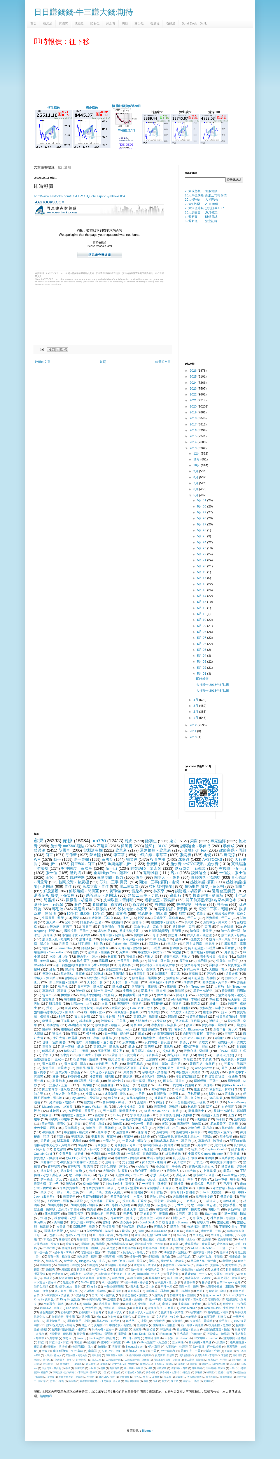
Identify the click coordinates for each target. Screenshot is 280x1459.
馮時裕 (58, 1222)
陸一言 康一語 (104, 990)
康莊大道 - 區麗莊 (65, 1038)
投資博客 (177, 1321)
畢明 (201, 1055)
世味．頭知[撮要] (54, 1042)
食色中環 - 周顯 (44, 1128)
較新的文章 (42, 362)
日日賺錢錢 (233, 1269)
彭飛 (229, 1372)
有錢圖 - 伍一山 (232, 868)
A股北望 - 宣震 (97, 978)
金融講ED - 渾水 (82, 1346)
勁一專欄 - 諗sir (94, 1012)
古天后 (102, 1175)
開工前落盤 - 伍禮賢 (201, 948)
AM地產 (131, 1342)
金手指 (223, 1321)
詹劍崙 (87, 1303)
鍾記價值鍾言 (132, 1381)
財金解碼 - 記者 (91, 922)
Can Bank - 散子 (141, 1008)
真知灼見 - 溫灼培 (205, 877)
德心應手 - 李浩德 (147, 1170)
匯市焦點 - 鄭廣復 (203, 952)
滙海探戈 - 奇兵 (91, 1008)
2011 (193, 731)
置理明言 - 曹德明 (80, 1166)
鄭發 (128, 1303)
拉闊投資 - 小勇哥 (166, 1093)
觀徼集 (101, 909)
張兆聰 (229, 1093)
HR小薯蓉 (154, 1346)
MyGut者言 (88, 1282)
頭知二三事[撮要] (114, 882)
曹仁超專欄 (183, 1291)
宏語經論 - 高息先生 (76, 1355)
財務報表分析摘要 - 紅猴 (115, 1273)
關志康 (128, 1076)
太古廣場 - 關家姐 (194, 1359)
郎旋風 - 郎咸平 (59, 1119)
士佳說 (240, 895)
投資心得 (168, 1051)
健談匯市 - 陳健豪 (144, 986)
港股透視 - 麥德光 (172, 1261)
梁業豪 (121, 850)
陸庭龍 (92, 1342)
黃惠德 (193, 973)
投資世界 (159, 1321)
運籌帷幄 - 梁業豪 (155, 850)
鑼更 (146, 1381)
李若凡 (128, 1213)
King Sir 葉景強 (70, 1299)
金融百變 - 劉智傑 (215, 1316)
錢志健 (173, 935)
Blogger (147, 1430)
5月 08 (202, 631)
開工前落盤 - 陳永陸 (56, 1089)
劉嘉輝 (235, 1153)
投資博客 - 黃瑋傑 (172, 1312)
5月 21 (202, 560)
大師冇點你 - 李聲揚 (210, 1256)
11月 (196, 459)
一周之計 (109, 1140)
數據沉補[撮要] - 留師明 (165, 930)
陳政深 (117, 1123)
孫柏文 (195, 939)
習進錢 (85, 948)
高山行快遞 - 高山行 (148, 926)
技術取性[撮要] (161, 886)
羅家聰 (229, 948)
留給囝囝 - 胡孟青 (152, 913)
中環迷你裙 (152, 1338)
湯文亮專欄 (192, 965)
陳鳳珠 (168, 1046)
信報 (141, 1231)
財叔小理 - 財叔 (59, 1342)
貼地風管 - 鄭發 (109, 1303)
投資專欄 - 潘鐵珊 (86, 1059)
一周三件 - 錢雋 (128, 960)
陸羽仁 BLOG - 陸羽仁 (86, 913)
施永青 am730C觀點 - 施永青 (194, 864)
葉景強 (185, 1145)
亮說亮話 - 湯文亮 (110, 1051)
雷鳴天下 (182, 995)
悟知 (43, 1218)
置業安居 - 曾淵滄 (67, 1072)
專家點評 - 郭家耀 (54, 990)
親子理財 (180, 1162)
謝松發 (151, 1329)
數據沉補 (71, 978)
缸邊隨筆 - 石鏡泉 (101, 918)
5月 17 (202, 578)
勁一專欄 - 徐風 (80, 1175)
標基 (243, 1136)
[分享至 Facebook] (62, 349)
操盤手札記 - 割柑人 (177, 956)
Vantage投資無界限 (92, 1119)
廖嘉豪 (241, 982)
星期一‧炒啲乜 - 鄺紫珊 (230, 1111)
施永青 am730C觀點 (67, 846)
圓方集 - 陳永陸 (90, 1089)
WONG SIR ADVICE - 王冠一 (209, 1248)
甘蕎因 (241, 1046)
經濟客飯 (57, 1273)
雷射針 (107, 1222)
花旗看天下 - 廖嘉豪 (154, 1213)
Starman (211, 1213)
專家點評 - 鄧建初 (129, 1003)
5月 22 (202, 554)
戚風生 (74, 1179)
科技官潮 (108, 1226)
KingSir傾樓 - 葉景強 (120, 1183)
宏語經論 (222, 1244)
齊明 (204, 1179)
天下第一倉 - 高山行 (126, 982)
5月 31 (202, 500)
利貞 (62, 1016)
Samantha (65, 948)
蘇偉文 (201, 913)
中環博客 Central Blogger (205, 1153)
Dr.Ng (117, 1115)
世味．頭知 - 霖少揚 (166, 1063)
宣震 (120, 978)
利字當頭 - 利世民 (90, 943)
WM (37, 859)
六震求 (116, 1008)
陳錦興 (209, 1158)
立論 (36, 1359)
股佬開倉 (119, 973)
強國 (220, 1372)
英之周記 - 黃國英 (228, 1278)
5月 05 (202, 649)
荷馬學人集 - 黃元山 (203, 1261)
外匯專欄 (196, 1368)
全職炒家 (114, 1153)
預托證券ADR (214, 208)
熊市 (145, 1376)
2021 (194, 400)
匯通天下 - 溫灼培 (136, 1209)
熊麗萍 (138, 935)
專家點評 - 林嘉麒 (164, 1025)
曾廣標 (154, 23)
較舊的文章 (163, 362)
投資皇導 (69, 1196)
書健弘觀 (223, 1222)
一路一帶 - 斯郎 (141, 1123)
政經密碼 (77, 877)
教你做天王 (49, 1364)
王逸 (231, 1115)
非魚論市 (142, 1166)
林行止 (169, 969)
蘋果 (39, 840)
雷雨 (45, 948)
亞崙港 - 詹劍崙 (133, 1299)
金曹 (92, 1140)
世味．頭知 (157, 1196)
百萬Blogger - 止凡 (228, 1282)
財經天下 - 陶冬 (63, 1359)
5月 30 (202, 506)
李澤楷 (90, 1376)
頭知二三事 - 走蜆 (143, 895)
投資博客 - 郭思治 (164, 1355)
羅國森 (214, 965)
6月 (196, 489)
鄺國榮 (65, 1269)
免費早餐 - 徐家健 (71, 1153)
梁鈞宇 (47, 1029)
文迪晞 (50, 1376)
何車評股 (107, 939)
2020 (194, 406)
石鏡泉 (170, 23)
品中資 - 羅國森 (99, 952)
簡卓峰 (167, 1376)
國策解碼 (161, 1368)
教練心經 (229, 1201)
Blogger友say (134, 1346)
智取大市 (203, 1222)
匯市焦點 (240, 1119)
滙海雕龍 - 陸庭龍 (234, 1338)
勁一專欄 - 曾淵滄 (160, 1299)
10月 (197, 465)
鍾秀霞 (88, 1102)
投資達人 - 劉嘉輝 (46, 1158)
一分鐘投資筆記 (114, 1286)
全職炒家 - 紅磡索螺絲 (143, 1153)
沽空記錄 (211, 221)
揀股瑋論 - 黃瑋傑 (189, 1303)
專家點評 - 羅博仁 (115, 1355)
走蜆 (207, 855)
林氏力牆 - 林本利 (83, 1222)
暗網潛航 (214, 1299)
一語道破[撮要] (223, 1055)
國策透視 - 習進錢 (233, 1166)
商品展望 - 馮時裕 (152, 1218)
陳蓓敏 (82, 1145)
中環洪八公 (99, 1269)
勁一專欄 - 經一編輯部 (207, 1346)
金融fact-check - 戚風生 (151, 1179)
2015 (194, 436)
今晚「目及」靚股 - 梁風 (126, 1261)
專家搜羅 (48, 1132)
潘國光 (127, 990)
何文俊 (112, 1316)
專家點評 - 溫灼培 (220, 1132)
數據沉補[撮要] (129, 930)
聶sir (131, 1046)
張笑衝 (185, 855)
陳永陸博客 (52, 1213)
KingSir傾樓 (91, 1183)
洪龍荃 (123, 1329)
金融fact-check (212, 1295)
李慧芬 (224, 1355)
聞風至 (240, 886)
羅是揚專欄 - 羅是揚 (156, 1248)
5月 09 (202, 626)
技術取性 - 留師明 (118, 900)
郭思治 (57, 909)
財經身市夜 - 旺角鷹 (160, 1308)
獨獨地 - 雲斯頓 (57, 1346)
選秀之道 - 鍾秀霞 (115, 1179)
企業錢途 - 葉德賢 (69, 1265)
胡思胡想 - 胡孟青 (81, 1273)
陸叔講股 (113, 1149)
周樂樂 (128, 1072)
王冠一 (51, 877)
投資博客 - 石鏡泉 (102, 1201)
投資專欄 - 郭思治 (234, 990)
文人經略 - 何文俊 (167, 1316)
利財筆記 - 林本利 (221, 1089)
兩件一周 (166, 1286)
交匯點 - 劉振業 (224, 1273)
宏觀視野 (66, 1312)
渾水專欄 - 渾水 (75, 1063)
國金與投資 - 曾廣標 (214, 956)
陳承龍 (220, 1119)
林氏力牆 (118, 1278)
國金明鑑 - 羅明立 (54, 1123)
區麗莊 (229, 1033)
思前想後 (128, 1042)
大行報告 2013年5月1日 (212, 684)
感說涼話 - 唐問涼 (101, 895)
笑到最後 (157, 1003)
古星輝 (123, 1235)
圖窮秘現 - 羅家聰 (157, 1291)
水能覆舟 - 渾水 (54, 1303)
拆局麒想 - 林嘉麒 (233, 1059)
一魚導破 (86, 1085)
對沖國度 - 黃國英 (77, 868)
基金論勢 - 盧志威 (234, 1128)
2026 (194, 370)
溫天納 (50, 922)
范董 (52, 1381)
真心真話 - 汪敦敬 (185, 1158)
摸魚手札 (229, 1205)
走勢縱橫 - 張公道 (110, 1381)
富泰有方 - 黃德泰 (207, 1265)
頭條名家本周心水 (201, 1166)
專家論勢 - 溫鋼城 (175, 1252)
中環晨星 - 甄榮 (53, 918)
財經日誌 (211, 217)
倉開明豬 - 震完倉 (154, 1076)
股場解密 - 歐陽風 (108, 1025)
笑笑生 (74, 1231)
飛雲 (100, 1218)
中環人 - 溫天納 (45, 978)
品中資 (64, 1055)
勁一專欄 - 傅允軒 (117, 1033)
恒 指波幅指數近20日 (126, 106)
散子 (165, 1008)
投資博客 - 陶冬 (203, 1252)
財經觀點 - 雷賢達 (101, 1333)
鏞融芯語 (48, 1051)
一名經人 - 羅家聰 (143, 969)
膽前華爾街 (226, 1376)
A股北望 (203, 995)
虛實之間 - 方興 (211, 1231)
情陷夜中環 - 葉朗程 (100, 1128)
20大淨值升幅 (194, 208)
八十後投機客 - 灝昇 (131, 1106)
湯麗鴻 (183, 1188)
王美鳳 (65, 1021)
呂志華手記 (224, 1239)
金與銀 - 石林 (146, 1303)
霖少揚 (63, 960)
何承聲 (180, 1089)
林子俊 (206, 1282)
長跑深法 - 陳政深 (163, 1364)
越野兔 (158, 1295)
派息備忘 (211, 212)
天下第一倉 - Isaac (176, 1338)
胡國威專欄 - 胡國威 (84, 1205)
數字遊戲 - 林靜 (218, 1312)
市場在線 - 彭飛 (133, 1372)
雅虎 (129, 841)
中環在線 (49, 1248)
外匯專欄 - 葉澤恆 (215, 1368)
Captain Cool (214, 1149)
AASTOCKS (212, 859)
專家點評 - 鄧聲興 (173, 909)
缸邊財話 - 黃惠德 (167, 973)
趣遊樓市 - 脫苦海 (163, 922)
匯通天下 (110, 1209)
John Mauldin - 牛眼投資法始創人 (225, 1308)
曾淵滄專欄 (93, 850)
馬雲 (196, 1381)
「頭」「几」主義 (66, 1192)
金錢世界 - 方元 (106, 1063)
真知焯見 (220, 1145)
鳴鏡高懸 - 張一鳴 (86, 1081)
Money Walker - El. (95, 1106)
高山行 (176, 895)
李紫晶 (47, 1239)
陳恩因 (67, 1338)
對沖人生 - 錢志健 (199, 935)
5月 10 (202, 619)
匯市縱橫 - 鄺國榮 (116, 1265)
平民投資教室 (69, 1188)
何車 (49, 855)
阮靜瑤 (162, 1205)
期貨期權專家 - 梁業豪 (70, 1376)
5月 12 (202, 608)
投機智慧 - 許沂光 (191, 905)
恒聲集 (65, 995)
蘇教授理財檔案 (88, 1381)
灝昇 (209, 1106)
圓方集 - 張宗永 (174, 1081)
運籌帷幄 (150, 873)
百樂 (199, 1291)
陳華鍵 (102, 1346)
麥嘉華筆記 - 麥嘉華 (197, 1244)
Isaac (80, 1338)
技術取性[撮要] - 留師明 (204, 886)
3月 (196, 705)
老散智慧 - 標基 (87, 1256)
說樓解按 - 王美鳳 (113, 1021)
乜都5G (54, 1235)
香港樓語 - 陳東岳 (199, 1226)
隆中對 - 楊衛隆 (111, 1342)
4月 (196, 700)
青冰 (155, 935)
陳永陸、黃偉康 (201, 930)
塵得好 (66, 1248)
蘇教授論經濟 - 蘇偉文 (230, 913)
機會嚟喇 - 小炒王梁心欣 (71, 1218)
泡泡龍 (100, 1244)
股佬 (78, 905)
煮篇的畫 (226, 1196)
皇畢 (178, 939)
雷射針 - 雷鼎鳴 (165, 1201)
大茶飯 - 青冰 (218, 969)
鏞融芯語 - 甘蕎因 (76, 1051)
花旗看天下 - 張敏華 (224, 1123)
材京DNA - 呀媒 (135, 1350)
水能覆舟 (191, 1316)
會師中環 (189, 1282)
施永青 (110, 23)
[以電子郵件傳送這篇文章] (49, 349)
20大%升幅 (192, 199)
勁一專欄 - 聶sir (72, 1046)
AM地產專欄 (77, 1025)
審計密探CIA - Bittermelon (186, 1029)
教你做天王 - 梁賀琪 (71, 1364)
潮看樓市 (70, 999)
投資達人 (173, 1170)
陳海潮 (179, 990)
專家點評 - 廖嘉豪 (126, 1012)
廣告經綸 (151, 1372)
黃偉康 (130, 956)
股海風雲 (71, 1128)
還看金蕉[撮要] (224, 891)
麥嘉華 (174, 1244)
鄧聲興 (131, 859)
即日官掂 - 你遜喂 (202, 1063)
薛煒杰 (158, 1226)
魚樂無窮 (172, 978)
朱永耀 (212, 1303)
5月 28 (202, 518)
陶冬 (139, 877)
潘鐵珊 (103, 960)
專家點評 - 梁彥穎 (58, 1295)
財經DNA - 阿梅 (50, 1308)
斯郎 (165, 1123)
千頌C (46, 1055)
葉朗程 (149, 1046)
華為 (61, 1381)
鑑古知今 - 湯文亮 (66, 1291)
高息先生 (97, 1359)
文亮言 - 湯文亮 (187, 1213)
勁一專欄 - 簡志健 (203, 1205)
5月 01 (202, 673)
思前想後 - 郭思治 (157, 1042)
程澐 (60, 1136)
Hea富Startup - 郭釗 (67, 1286)
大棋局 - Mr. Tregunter (230, 986)
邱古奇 (145, 1136)
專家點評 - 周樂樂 (188, 1072)
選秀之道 (172, 1273)
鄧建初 (177, 1003)
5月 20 (202, 566)
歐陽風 (79, 909)
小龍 (144, 1321)
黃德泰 (81, 1269)
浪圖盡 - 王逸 (210, 1115)
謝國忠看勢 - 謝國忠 (135, 1295)
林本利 (222, 1046)
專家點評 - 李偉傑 (161, 982)
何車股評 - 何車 (124, 1145)
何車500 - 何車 (83, 864)
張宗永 (63, 986)
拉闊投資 (231, 978)
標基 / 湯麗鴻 (130, 1188)
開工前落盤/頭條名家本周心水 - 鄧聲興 (82, 965)
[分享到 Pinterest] (66, 349)
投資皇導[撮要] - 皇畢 (231, 1016)
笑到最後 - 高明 (183, 926)
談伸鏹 (80, 990)
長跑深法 (145, 1364)
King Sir (92, 1286)
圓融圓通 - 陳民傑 (135, 995)
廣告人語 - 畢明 (178, 1055)
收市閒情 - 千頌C (90, 1055)
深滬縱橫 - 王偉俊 (159, 1188)
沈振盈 (79, 23)
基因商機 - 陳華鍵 (200, 1342)
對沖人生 (179, 1218)
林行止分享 (192, 969)
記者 (68, 922)
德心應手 (126, 1222)
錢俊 (43, 1192)
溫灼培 (75, 873)
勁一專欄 (81, 859)
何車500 (136, 1025)
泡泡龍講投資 (119, 1244)
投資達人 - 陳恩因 (218, 1333)
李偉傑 (188, 982)
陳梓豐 (179, 1183)
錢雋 (76, 952)
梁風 (152, 1261)
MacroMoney (237, 1102)
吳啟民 (116, 1291)
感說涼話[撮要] (202, 882)
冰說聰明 (118, 1269)
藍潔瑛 (72, 1381)
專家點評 (218, 841)
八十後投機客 (110, 1282)
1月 (196, 717)
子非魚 (198, 1162)
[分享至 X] (57, 349)
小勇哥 (140, 1093)
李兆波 (172, 943)
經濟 (144, 1085)
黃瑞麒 (98, 1325)
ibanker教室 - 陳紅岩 (102, 1338)
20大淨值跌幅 (194, 195)
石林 (73, 1303)
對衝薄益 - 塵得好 (88, 1248)
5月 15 (202, 590)
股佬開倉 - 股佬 (113, 926)
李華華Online (158, 1231)
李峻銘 (214, 999)
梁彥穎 (80, 1295)
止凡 (37, 982)
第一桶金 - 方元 (51, 1179)
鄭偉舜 (202, 1145)
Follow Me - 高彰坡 (125, 943)
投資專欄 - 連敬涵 (166, 1106)
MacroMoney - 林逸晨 (57, 1106)
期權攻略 (162, 1132)
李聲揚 (47, 1021)
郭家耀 (103, 948)
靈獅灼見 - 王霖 (191, 1350)
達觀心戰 (68, 1282)
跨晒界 (47, 1046)
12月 (197, 453)
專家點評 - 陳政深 (189, 1123)
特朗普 (81, 1333)
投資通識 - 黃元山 (158, 1256)
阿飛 (80, 1201)
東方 (173, 841)
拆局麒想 (160, 1098)
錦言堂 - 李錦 (217, 1291)
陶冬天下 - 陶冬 (167, 877)
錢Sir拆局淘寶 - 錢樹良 (60, 1325)
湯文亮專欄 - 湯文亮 (232, 995)
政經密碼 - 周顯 (232, 850)
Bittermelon (124, 1029)
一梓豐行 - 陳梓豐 (154, 1183)
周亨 (224, 1068)
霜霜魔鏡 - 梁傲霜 (94, 1029)
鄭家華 (53, 1338)
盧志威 (207, 1012)
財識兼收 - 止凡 (81, 1003)
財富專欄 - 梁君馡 (69, 1140)
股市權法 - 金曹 (204, 1175)
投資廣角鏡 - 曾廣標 (93, 1278)
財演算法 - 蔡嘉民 (45, 1282)
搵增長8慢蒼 (204, 1196)
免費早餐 (124, 965)
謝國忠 (50, 1269)
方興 (176, 1231)
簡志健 (91, 1209)
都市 (182, 913)
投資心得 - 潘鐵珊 (196, 1051)
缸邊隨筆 (226, 926)
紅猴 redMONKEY (158, 1235)
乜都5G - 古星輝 (75, 1235)
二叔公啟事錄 (113, 1359)
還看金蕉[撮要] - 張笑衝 (54, 895)
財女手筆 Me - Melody (124, 1364)
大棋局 (48, 1278)
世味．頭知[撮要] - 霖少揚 (94, 1042)
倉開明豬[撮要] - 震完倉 (199, 1033)
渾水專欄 (48, 1063)
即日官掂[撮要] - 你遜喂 (221, 1076)
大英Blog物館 (135, 1098)
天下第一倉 (95, 982)
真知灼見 (104, 930)
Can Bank (72, 1308)
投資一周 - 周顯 (220, 939)
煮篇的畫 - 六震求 (54, 1068)
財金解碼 (40, 965)
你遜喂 (241, 969)
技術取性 (140, 973)
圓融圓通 (107, 1085)
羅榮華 (179, 1376)
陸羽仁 (95, 23)
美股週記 (77, 1136)
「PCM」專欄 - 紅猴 (232, 1051)
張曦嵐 (198, 1372)
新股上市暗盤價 (216, 195)
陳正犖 (174, 1381)
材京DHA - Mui (111, 1350)
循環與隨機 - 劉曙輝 (140, 1355)
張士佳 (51, 873)
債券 (102, 1368)
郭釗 (45, 986)
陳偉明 (142, 1132)
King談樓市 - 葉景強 (154, 1342)
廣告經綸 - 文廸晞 (192, 1269)
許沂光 (222, 905)
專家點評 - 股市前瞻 (63, 1372)
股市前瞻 (211, 1376)
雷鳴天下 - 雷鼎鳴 (166, 918)
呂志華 (206, 1239)
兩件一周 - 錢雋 (189, 1286)
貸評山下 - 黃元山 (124, 1055)
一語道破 (209, 1201)
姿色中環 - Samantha (176, 1265)
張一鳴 (38, 1081)
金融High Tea (195, 850)
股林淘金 (85, 939)
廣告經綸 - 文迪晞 (169, 1372)
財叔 (41, 1342)
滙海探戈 (52, 1261)
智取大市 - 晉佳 (96, 886)
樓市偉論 (136, 1278)
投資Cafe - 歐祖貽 (193, 1038)
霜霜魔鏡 (67, 1029)
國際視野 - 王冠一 (76, 930)
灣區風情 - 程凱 (172, 1149)
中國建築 (79, 1368)
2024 (194, 382)
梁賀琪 (103, 1364)
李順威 (207, 1059)
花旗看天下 (75, 1213)
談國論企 (198, 873)
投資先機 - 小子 (167, 1128)
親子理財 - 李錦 (142, 1051)
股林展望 (194, 1093)
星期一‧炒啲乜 (202, 990)
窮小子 (91, 1179)
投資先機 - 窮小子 (46, 1183)
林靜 (55, 1076)
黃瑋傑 (115, 891)
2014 (194, 442)
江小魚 (149, 1286)
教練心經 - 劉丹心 (200, 1128)
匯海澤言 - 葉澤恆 (145, 1265)
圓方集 (134, 1286)
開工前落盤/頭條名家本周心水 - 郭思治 (185, 1136)
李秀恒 (202, 960)
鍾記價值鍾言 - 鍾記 (217, 1329)
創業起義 (92, 1265)
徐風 (189, 1025)
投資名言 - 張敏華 (114, 1308)
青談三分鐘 (212, 1350)
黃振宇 (87, 926)
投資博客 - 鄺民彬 (60, 1333)
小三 (104, 1372)
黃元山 (51, 1008)
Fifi (158, 1085)
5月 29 (202, 512)
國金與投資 (47, 1312)
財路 (212, 1093)
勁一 (57, 859)
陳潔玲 (186, 1381)
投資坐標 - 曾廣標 (219, 1325)
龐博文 (166, 1303)
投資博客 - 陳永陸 (190, 1299)
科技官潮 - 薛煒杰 (134, 1226)
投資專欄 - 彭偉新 (208, 895)
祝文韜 (138, 905)
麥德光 (242, 1261)
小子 (145, 1128)
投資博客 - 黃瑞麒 (200, 1321)
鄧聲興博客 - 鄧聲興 (183, 1295)
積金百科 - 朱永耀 (234, 1303)
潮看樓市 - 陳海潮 (153, 990)
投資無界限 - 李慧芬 (206, 1355)
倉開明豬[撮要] (164, 1033)
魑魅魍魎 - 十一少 (196, 1273)
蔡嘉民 (190, 1231)
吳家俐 (46, 973)
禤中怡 (102, 1158)
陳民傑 (161, 995)
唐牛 (54, 864)
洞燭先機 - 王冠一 (103, 1329)
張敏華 (99, 1115)
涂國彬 (123, 999)
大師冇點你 (184, 1256)
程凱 (194, 1149)
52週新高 (191, 217)
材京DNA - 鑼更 (107, 1376)
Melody (181, 1235)
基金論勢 (226, 1136)
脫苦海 (137, 922)
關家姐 (181, 1364)
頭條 (68, 840)
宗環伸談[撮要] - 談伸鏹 (175, 1115)
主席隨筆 (142, 1325)
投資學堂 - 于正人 (218, 918)
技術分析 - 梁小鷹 (63, 1316)
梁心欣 (181, 1175)
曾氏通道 (91, 1364)
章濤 (137, 1235)
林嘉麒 (112, 956)
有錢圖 (160, 905)
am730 (98, 840)
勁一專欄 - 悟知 (235, 1213)
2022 (194, 394)
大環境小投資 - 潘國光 (219, 1286)
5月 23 (202, 548)
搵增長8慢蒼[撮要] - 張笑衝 (69, 1329)
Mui (99, 1316)
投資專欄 (157, 859)
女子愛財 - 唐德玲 (154, 1162)
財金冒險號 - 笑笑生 (100, 1231)
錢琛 (154, 1252)
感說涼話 (90, 969)
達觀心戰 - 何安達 (188, 1098)
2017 (194, 424)
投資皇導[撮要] (196, 1016)
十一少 (170, 1269)
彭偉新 (71, 855)
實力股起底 (82, 1016)
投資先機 (90, 1308)
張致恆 (210, 1372)
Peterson (166, 1333)
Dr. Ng (233, 1364)
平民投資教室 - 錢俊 (100, 1188)
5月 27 (202, 524)
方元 (105, 1003)
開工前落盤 (128, 886)
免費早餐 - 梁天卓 (225, 1029)
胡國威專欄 (55, 1205)
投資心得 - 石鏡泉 (134, 1201)
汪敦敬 (211, 973)
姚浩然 (130, 1321)
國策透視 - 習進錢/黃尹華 (157, 965)
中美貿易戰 (93, 1299)
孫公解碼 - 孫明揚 (187, 1021)
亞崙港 (111, 1299)
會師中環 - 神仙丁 (115, 1102)
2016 (194, 430)
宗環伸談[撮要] (140, 1115)
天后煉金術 (180, 1196)
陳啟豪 (193, 1364)
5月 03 (202, 661)
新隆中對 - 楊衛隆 (59, 1256)
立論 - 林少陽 (58, 956)
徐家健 (161, 1021)
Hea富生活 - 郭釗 (234, 1175)
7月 (196, 483)
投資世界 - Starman (175, 1222)
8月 (196, 477)
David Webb (218, 1364)
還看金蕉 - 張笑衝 (160, 900)
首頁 (33, 23)
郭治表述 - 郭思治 (188, 1329)
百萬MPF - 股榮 (84, 1226)
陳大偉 (68, 1261)
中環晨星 (159, 939)
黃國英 (63, 23)
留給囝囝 (237, 1355)
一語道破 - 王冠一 (58, 1085)
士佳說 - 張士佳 (232, 873)
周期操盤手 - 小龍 (78, 1321)
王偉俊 (200, 1188)
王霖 (153, 1350)
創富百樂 (114, 1368)
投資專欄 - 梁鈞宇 (214, 1025)
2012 (194, 725)
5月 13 (202, 602)
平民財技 (154, 1012)
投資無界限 (185, 1355)
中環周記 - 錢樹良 (222, 1235)
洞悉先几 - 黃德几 (133, 1252)
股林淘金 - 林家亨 (132, 909)
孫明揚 (214, 1021)
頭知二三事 (113, 969)
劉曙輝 (228, 1351)
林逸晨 (192, 1106)
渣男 (136, 1376)
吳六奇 (189, 922)
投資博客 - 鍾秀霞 (188, 1209)
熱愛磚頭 (64, 1239)
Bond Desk (147, 1222)
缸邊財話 (184, 1008)
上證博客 (152, 1059)
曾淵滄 (47, 23)
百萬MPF (112, 1239)
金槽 (92, 1170)
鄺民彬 (228, 1170)
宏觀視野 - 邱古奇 (90, 1312)
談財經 (98, 973)
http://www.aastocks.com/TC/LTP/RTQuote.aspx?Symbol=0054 (79, 196)
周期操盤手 (53, 1321)
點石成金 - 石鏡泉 (190, 868)
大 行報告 (211, 199)
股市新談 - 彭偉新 (233, 935)
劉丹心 (127, 1128)
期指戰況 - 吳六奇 (215, 922)
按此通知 (64, 167)
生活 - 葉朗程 (156, 1158)
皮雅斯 (155, 1376)
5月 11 (202, 614)
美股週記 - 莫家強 (103, 1136)
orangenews (203, 1068)
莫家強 (128, 1136)
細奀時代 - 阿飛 (58, 1201)
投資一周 (135, 1256)
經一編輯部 (168, 1350)
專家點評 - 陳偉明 (87, 1372)
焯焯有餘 (154, 1278)
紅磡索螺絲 (173, 1153)
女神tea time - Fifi (234, 1085)
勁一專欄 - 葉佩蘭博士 (119, 1111)
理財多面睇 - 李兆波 (200, 943)
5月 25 (202, 536)
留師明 (126, 846)
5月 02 (202, 667)
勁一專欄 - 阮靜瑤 (118, 1205)
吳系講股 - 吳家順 (234, 1158)
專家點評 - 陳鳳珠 (106, 1046)
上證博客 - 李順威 (180, 1059)
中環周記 (198, 1235)
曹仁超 (179, 1248)
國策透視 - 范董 (179, 1368)
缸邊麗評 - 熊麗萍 (144, 978)
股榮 (141, 918)
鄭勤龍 (172, 1016)
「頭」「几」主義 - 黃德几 (104, 1192)
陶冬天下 (83, 960)
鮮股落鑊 (51, 891)
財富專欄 (209, 1170)
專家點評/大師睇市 (223, 1162)
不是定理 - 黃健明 (51, 1368)
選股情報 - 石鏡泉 (48, 905)
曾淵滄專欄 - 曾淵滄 (122, 1059)
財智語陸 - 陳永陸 (146, 868)
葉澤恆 (226, 1261)
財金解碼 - (82, 1359)
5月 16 (202, 584)
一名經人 (190, 1201)
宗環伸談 (162, 1209)
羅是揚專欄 (129, 1248)
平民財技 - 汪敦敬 (181, 1012)
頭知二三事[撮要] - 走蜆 (159, 882)
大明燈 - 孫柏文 (53, 1355)
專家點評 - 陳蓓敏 (210, 1140)
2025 (194, 376)
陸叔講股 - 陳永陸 (140, 1149)
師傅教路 (53, 1025)
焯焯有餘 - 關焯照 (112, 935)
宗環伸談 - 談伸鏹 (154, 1072)
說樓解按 (85, 1021)
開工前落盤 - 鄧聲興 (63, 982)
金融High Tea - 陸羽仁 (112, 873)
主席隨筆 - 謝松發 (164, 1325)
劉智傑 (127, 1316)
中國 (67, 1368)
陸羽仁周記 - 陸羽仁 (114, 1166)
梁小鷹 (85, 1316)
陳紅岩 (78, 1342)
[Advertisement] (174, 74)
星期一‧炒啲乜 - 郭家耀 (126, 1089)
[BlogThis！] (53, 349)
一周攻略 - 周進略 (182, 1085)
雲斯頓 (116, 1346)
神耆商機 (74, 1076)
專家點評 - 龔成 (122, 1218)
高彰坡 (153, 943)
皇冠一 (127, 1085)
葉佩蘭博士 (196, 1111)
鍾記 (84, 1325)
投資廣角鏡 (66, 1278)
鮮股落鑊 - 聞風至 (84, 891)
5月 (196, 495)
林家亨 (158, 891)
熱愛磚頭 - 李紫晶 (88, 1239)
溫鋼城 (224, 1252)
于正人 (192, 918)
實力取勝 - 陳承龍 (174, 1119)
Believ (204, 1364)
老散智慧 (59, 1149)
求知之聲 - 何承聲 (64, 1093)
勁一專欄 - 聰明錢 (227, 1179)
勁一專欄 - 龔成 (143, 1081)
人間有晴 (141, 1021)
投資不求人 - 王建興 (141, 1312)
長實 (164, 1381)
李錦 (74, 1033)
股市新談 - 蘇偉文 (87, 1149)
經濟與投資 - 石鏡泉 (198, 1278)
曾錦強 (174, 948)
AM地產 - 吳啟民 (95, 1291)
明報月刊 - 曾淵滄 (182, 1192)
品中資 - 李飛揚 (64, 1252)
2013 (194, 448)
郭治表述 (166, 1329)
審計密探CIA (150, 1029)
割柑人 (149, 956)
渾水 (125, 918)
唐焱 (77, 1123)
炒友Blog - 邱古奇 (78, 1158)
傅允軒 (90, 1033)
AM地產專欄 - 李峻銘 (185, 999)
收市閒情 (196, 1312)
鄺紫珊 (47, 1115)
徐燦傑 (70, 1244)
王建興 (141, 1102)
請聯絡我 (46, 1396)
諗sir (224, 1012)
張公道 (187, 1372)
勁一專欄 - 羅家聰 (133, 1368)
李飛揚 (111, 1252)
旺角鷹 (137, 1308)
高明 (208, 926)
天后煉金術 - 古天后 (129, 1175)
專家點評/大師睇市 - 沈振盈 (79, 1162)
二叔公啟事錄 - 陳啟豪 (137, 1359)
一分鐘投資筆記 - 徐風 (190, 1102)
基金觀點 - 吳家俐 (73, 973)
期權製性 (46, 1170)
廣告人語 (144, 1205)
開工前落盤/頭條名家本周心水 (211, 900)
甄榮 (76, 918)
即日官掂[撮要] (186, 1076)
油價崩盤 (124, 1376)
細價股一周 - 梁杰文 (232, 1042)
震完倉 (184, 960)
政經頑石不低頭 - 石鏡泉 (132, 1068)
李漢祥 (92, 1350)
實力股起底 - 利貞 (111, 1016)
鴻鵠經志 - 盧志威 (73, 1115)
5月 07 (202, 637)
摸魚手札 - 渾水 (87, 956)
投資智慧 (240, 1038)
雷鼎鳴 (137, 891)
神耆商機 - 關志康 (101, 1076)
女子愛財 (128, 1162)
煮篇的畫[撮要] (93, 1196)
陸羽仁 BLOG (156, 846)
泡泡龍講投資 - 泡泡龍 (149, 1244)
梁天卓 (56, 1033)
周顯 (125, 23)
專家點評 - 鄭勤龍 (145, 1016)
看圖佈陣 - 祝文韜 (107, 905)
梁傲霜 (241, 1025)
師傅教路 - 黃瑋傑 (215, 982)
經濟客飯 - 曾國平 (61, 1102)
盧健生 (214, 1003)
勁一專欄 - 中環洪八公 (145, 1269)
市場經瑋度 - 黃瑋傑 (76, 935)
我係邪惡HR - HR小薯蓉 (68, 1350)
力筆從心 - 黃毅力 (101, 1072)
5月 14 (202, 596)
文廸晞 (215, 1269)
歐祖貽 (219, 1038)
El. (217, 1102)
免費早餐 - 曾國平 (81, 1111)
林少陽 (139, 23)
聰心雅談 (130, 1239)
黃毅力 (214, 1072)
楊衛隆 (85, 1244)
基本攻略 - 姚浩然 (107, 1321)
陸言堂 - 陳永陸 (159, 960)
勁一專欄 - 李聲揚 (99, 1038)
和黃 (149, 1368)
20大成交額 (193, 191)
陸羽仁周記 (41, 1286)
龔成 (141, 1033)
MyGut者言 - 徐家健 (85, 1098)
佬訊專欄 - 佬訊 (113, 1256)
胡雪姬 (49, 900)
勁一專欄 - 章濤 (103, 1235)
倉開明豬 (137, 1192)
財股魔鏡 (201, 1119)
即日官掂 (156, 1192)
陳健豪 (171, 986)
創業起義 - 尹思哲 (203, 1183)
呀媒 (44, 1350)
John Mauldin (188, 1308)
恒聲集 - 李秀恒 (227, 960)
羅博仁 (46, 1359)
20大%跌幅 (192, 204)
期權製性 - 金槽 (71, 1170)
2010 (194, 737)
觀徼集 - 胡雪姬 (79, 900)
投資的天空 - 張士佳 (172, 1068)
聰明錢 (70, 1183)
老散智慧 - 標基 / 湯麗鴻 (229, 1188)
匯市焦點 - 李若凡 (103, 1213)
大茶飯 (38, 1033)
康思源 (220, 1342)
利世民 (63, 943)
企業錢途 (45, 1265)
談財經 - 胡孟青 (188, 891)
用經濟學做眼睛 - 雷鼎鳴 (97, 995)
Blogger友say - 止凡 (92, 1261)
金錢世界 (122, 1132)
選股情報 (117, 922)
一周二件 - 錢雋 (130, 1338)
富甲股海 (96, 1355)
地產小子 (127, 1038)
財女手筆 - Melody (184, 1239)
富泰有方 (143, 1316)
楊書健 (61, 1226)
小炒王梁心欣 (159, 1175)
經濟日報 (172, 1278)
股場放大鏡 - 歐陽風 (56, 939)
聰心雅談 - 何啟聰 (154, 1239)
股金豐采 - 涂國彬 (149, 999)
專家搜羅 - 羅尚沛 (76, 1132)
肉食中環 (231, 1265)
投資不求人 (115, 1312)
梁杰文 (203, 1042)
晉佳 (68, 886)
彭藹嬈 (198, 1218)
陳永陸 (95, 855)
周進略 (208, 1085)
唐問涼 (229, 855)
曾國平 (47, 995)
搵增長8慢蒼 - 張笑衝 (91, 1068)
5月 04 (202, 655)
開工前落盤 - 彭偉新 (202, 978)
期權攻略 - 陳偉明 (188, 1132)
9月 (196, 471)
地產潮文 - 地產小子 (157, 1038)
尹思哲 (227, 1183)
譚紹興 (70, 969)
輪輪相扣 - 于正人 (148, 1273)
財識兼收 (55, 1003)
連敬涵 (54, 1111)
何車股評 (100, 1145)
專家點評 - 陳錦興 (127, 1158)
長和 (155, 1381)
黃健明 (207, 1381)
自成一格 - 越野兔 (103, 1295)
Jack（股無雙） (213, 1192)
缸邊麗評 (228, 1106)
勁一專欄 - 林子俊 (136, 1282)
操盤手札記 (135, 1063)
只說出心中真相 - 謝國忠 (167, 1359)
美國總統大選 (194, 1376)
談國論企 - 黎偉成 (195, 846)
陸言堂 (195, 1003)
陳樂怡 (176, 952)
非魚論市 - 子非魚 (168, 1166)
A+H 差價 (211, 204)
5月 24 (202, 542)
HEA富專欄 (158, 1089)
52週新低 (191, 221)
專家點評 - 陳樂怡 (150, 952)
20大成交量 (193, 212)
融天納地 (58, 1081)
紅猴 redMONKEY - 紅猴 (161, 1111)
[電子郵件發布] (41, 349)
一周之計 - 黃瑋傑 (134, 1140)
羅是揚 (111, 1248)
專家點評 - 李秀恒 (217, 1359)
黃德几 (184, 1042)
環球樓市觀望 (53, 1231)
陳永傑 (117, 986)
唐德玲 (109, 1162)
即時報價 (202, 679)
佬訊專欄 (215, 1098)
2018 (194, 418)
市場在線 (116, 1372)
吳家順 (95, 1153)
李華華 (119, 855)
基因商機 (177, 1342)
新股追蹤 (211, 191)
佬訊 (197, 1089)
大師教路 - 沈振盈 (115, 1170)
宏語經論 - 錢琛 (91, 1252)
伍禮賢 (156, 948)
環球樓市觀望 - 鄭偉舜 (158, 1145)
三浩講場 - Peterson (189, 1333)
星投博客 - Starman (206, 1338)
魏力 (174, 873)
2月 (196, 711)
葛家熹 (137, 1329)
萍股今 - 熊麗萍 (235, 1063)
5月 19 (202, 572)
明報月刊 (214, 1209)
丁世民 (179, 1205)
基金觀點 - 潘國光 (97, 999)
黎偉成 (228, 846)
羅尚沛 (102, 1132)
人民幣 (92, 1368)
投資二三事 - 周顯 (213, 909)
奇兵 (68, 1008)
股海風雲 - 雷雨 (235, 943)
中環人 (90, 1093)
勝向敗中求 (115, 1081)
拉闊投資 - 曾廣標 (74, 882)
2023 (194, 388)
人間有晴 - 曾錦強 (130, 948)
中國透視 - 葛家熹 (120, 1325)
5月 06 (202, 644)
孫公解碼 (151, 1055)
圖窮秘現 (133, 1291)
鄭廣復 (229, 952)
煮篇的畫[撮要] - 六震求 (126, 1196)
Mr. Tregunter (195, 986)
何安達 (112, 1098)
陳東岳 (175, 1226)
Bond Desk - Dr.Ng (195, 23)
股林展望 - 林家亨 (212, 1008)
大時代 (233, 1368)
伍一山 (111, 868)
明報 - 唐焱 (96, 1123)
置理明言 (54, 1166)
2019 (194, 412)
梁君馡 (45, 1140)
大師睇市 (46, 1162)
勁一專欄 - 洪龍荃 (192, 1325)
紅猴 (52, 969)
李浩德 (191, 1170)
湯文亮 (121, 913)
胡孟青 (64, 850)
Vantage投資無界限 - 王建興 (133, 1119)
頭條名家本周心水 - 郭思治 (172, 1140)
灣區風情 (39, 1273)
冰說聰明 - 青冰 (115, 1093)
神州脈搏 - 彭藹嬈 (223, 1218)
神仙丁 (160, 1102)
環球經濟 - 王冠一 (206, 1081)
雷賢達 (122, 1333)
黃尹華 (124, 952)
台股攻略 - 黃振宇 (59, 926)
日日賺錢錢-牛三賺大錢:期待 (83, 12)
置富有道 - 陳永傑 (90, 986)
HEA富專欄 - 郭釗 (195, 1046)
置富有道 (48, 999)
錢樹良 (126, 1231)
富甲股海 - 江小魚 (166, 1282)
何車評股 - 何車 (133, 939)
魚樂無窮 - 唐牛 (121, 864)
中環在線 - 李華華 (152, 855)
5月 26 (202, 530)
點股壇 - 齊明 (184, 1179)
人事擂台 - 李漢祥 (176, 1346)
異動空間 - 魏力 (110, 877)
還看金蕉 (232, 973)
